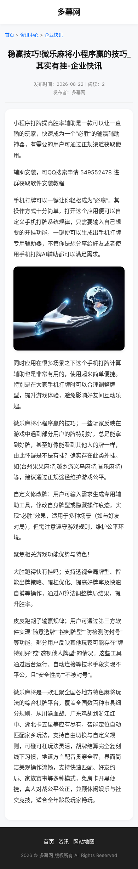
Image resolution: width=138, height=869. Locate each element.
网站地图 (83, 841)
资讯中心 (29, 35)
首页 (9, 35)
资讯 (63, 841)
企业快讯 (54, 35)
